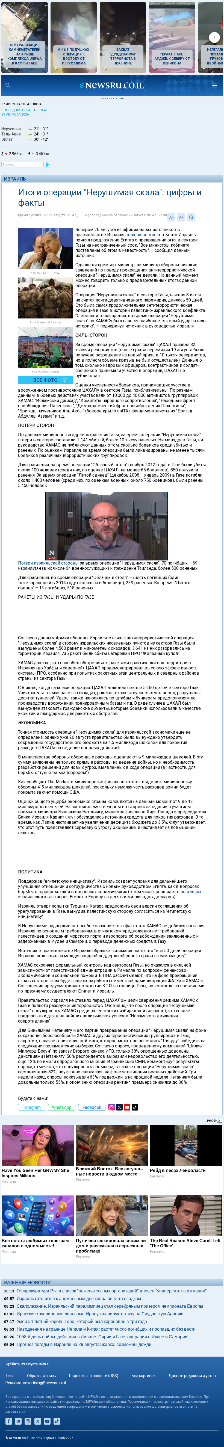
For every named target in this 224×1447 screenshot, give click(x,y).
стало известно (141, 234)
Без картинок (143, 1376)
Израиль (15, 179)
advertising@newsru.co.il (44, 1383)
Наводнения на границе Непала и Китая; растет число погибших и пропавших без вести (106, 1329)
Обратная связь (41, 1376)
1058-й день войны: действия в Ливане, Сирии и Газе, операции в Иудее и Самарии (102, 1336)
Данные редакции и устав (192, 1376)
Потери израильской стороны (48, 563)
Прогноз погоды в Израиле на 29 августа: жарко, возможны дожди (84, 1344)
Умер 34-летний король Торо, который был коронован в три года (82, 1321)
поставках (191, 891)
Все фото (45, 380)
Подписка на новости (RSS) (93, 1376)
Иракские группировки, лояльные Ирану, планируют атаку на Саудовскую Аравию (100, 1314)
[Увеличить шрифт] (181, 217)
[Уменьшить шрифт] (171, 217)
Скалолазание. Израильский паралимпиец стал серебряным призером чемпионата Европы (110, 1306)
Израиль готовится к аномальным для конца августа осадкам (79, 1298)
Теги (9, 1376)
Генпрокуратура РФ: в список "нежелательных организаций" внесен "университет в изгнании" (112, 1291)
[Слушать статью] (196, 217)
